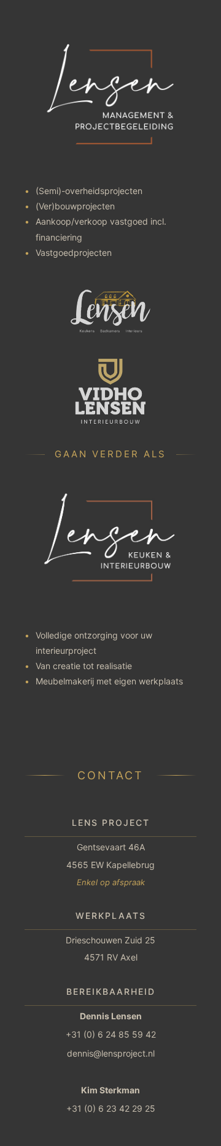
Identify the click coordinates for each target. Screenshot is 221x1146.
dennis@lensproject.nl (111, 1053)
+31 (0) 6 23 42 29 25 (110, 1108)
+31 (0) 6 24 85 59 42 (111, 1034)
